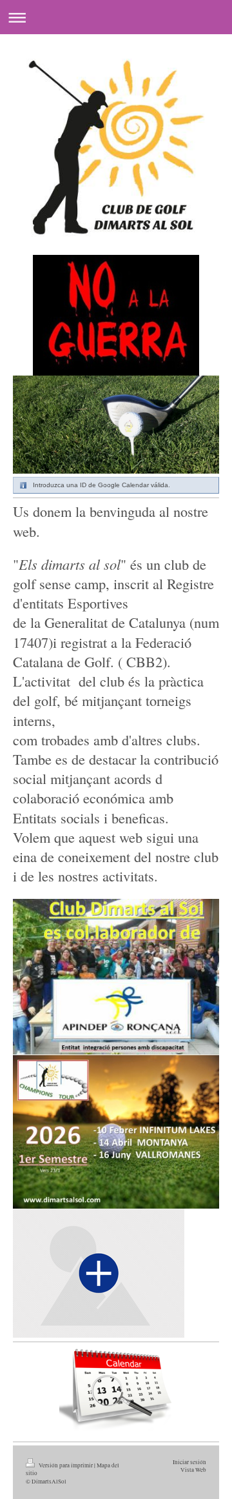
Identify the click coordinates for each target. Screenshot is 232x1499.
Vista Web (193, 1469)
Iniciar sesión (189, 1462)
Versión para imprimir (65, 1465)
